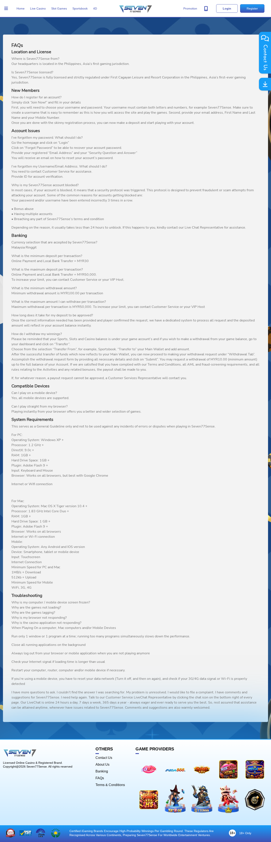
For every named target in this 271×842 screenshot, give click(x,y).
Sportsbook (80, 8)
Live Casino (38, 8)
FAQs (99, 778)
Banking (101, 771)
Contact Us (103, 758)
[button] (6, 8)
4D (95, 8)
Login (227, 8)
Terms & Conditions (110, 785)
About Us (102, 764)
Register (252, 8)
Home (21, 8)
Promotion (190, 8)
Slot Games (59, 8)
